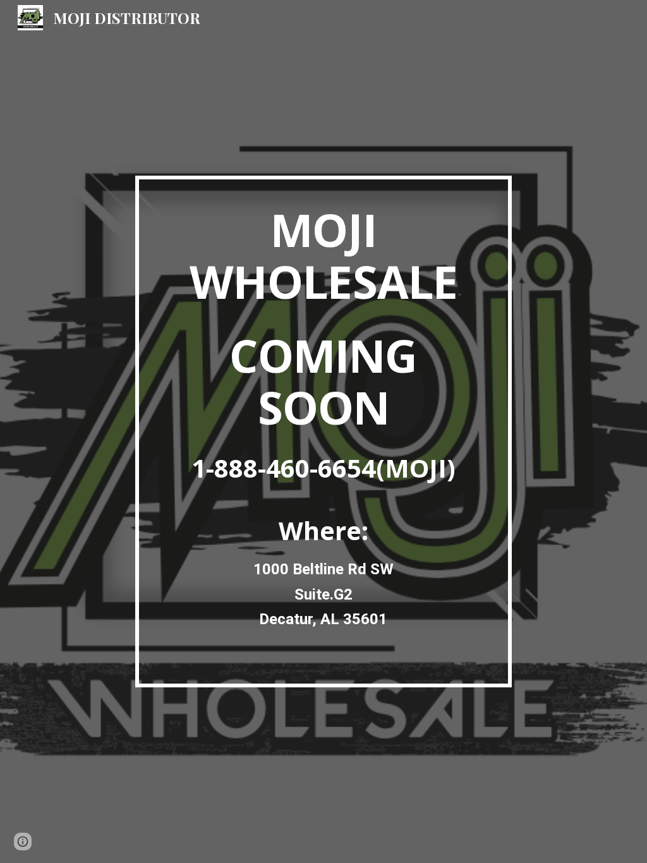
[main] (323, 431)
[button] (23, 841)
